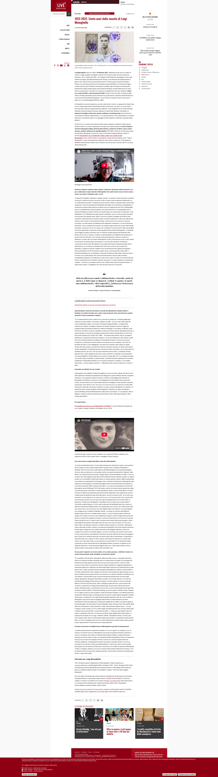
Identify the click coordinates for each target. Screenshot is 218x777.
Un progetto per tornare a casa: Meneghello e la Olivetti (92, 406)
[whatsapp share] (117, 27)
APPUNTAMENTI (65, 53)
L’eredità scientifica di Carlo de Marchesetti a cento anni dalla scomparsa (149, 731)
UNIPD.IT (67, 48)
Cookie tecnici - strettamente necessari (35, 768)
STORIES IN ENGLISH (64, 39)
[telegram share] (121, 27)
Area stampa (96, 752)
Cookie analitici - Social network (33, 771)
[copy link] (113, 27)
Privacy (90, 752)
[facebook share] (125, 27)
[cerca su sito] (69, 14)
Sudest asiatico (146, 81)
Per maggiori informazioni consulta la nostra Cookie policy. (39, 765)
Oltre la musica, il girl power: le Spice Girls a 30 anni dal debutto (119, 731)
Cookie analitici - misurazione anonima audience (38, 769)
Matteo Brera (145, 74)
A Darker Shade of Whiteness (150, 72)
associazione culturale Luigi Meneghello (107, 689)
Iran (142, 79)
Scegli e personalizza (29, 774)
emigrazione (145, 70)
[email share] (132, 27)
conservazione (145, 88)
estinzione (144, 86)
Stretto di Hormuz (146, 84)
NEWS (68, 25)
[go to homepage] (61, 6)
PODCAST (67, 35)
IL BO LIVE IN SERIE (65, 30)
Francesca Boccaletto (81, 27)
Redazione (77, 752)
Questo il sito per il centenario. (84, 689)
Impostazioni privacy (109, 756)
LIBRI (68, 44)
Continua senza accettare (187, 774)
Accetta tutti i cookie (169, 774)
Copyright (84, 752)
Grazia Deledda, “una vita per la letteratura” (88, 730)
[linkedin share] (128, 27)
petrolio (143, 77)
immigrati (144, 67)
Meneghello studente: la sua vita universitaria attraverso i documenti (95, 305)
